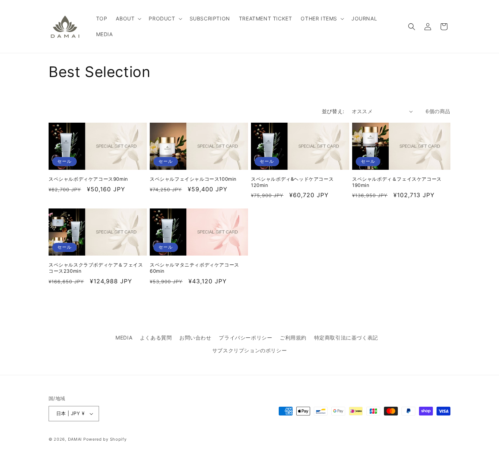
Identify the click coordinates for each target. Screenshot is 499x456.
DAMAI (75, 439)
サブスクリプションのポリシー (249, 350)
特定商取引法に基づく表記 (346, 337)
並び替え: (333, 111)
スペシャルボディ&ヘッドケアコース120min (292, 182)
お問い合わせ (195, 337)
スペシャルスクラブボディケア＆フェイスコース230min (96, 268)
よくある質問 (156, 337)
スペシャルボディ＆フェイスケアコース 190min (397, 182)
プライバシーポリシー (245, 337)
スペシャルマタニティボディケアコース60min (194, 268)
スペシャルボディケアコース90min (88, 179)
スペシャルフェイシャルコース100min (193, 179)
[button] (127, 18)
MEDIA (123, 337)
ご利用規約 (293, 337)
